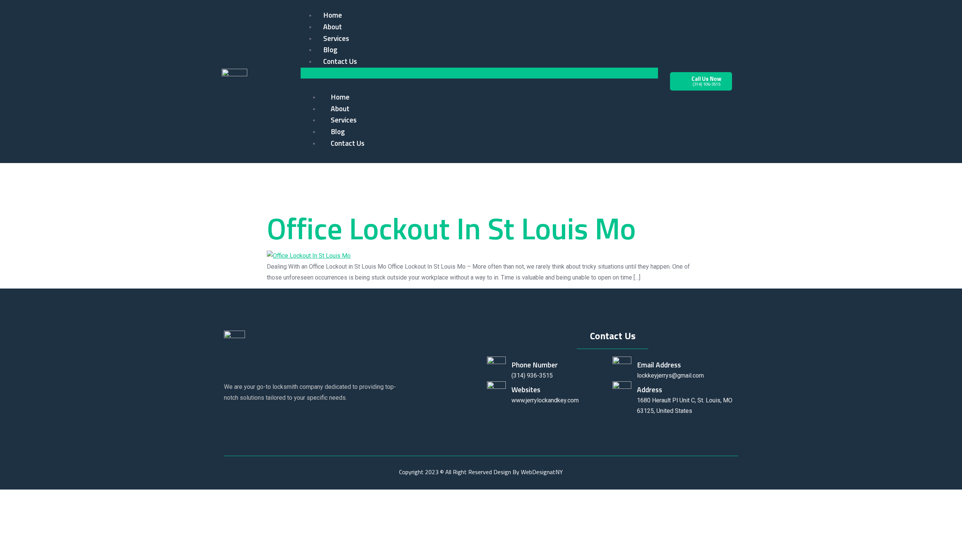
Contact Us (340, 61)
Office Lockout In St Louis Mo (451, 228)
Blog (330, 49)
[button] (479, 73)
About (332, 26)
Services (336, 38)
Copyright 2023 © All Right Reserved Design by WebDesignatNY (481, 471)
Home (332, 14)
